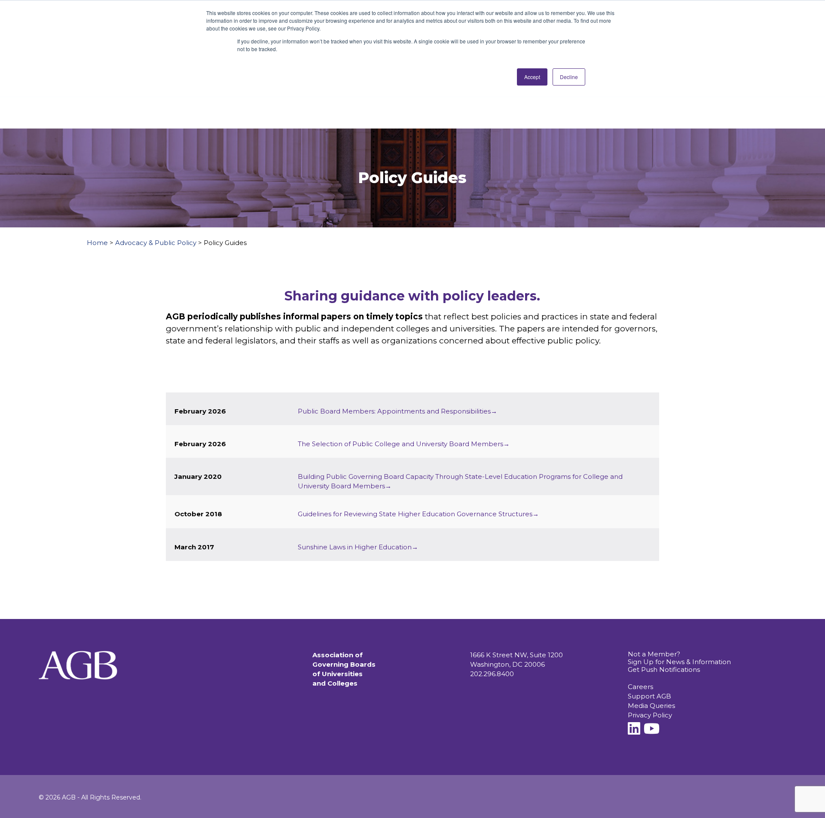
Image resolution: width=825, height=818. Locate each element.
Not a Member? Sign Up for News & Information (679, 658)
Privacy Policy (650, 715)
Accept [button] (532, 76)
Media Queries (651, 706)
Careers (640, 687)
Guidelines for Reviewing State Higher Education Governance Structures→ (418, 514)
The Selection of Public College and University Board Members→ (404, 444)
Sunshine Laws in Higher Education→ (358, 547)
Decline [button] (569, 76)
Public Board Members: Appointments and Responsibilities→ (397, 411)
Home (97, 243)
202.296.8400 (492, 674)
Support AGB (649, 696)
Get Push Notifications (664, 669)
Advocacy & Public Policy (155, 243)
